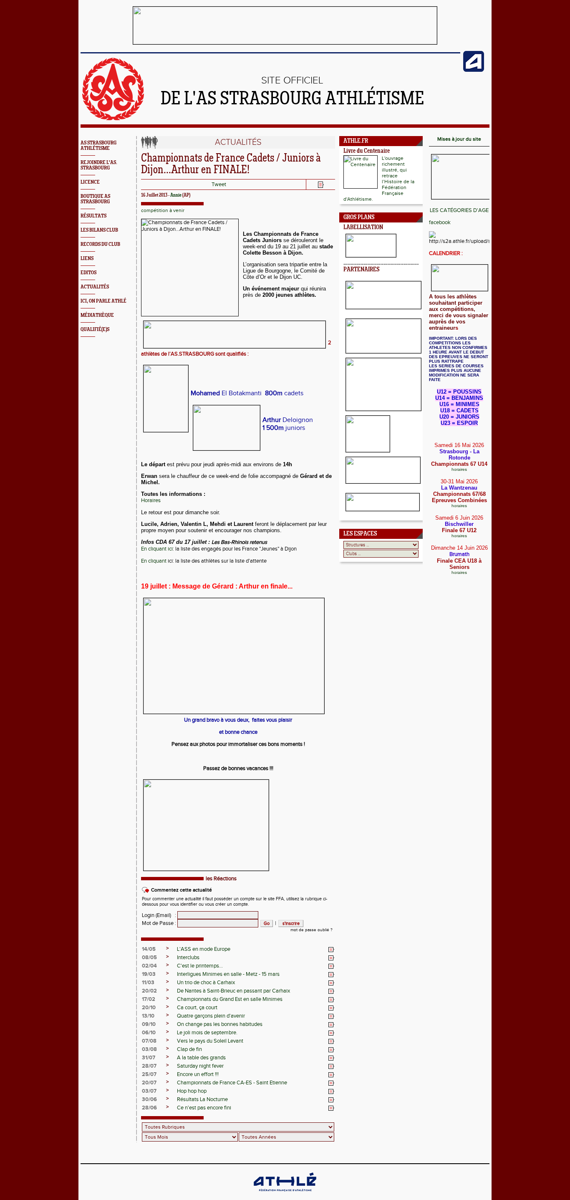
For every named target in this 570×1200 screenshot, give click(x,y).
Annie (176, 195)
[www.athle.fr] (473, 70)
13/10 (148, 1016)
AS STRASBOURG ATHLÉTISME (98, 145)
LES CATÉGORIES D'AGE (459, 210)
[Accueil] (113, 118)
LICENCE (90, 182)
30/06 (149, 1099)
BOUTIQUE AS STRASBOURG (95, 199)
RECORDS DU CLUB (100, 244)
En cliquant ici (157, 549)
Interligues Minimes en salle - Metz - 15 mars (228, 974)
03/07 (149, 1091)
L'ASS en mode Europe (203, 949)
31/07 (148, 1057)
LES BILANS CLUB (99, 230)
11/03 (148, 982)
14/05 (149, 949)
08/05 (149, 957)
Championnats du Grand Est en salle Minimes (229, 999)
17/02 (148, 999)
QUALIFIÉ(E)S (95, 329)
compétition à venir (162, 210)
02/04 (149, 966)
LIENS (87, 258)
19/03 (149, 974)
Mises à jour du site (459, 139)
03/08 (149, 1049)
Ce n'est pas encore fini (204, 1107)
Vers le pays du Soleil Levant (210, 1041)
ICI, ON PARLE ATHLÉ (103, 301)
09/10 (149, 1024)
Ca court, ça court (197, 1007)
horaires (459, 469)
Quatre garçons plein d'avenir (211, 1016)
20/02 (149, 991)
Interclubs (188, 957)
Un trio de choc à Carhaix (206, 982)
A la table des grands (201, 1057)
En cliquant (154, 561)
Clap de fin (189, 1049)
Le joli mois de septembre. (207, 1032)
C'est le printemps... (200, 966)
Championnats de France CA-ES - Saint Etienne (232, 1082)
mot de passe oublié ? (311, 929)
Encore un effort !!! (198, 1074)
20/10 (149, 1007)
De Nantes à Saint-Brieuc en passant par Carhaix (233, 991)
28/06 (149, 1107)
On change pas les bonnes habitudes (219, 1024)
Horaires (151, 500)
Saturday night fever (200, 1066)
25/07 (149, 1074)
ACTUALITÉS (95, 287)
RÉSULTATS (93, 216)
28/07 (149, 1066)
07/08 (149, 1041)
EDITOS (88, 272)
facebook (440, 222)
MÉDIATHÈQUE (97, 315)
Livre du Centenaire (366, 151)
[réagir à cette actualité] (331, 949)
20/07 (149, 1082)
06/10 (149, 1032)
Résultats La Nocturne (202, 1099)
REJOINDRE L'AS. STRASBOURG (99, 165)
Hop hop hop (192, 1091)
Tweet (219, 184)
